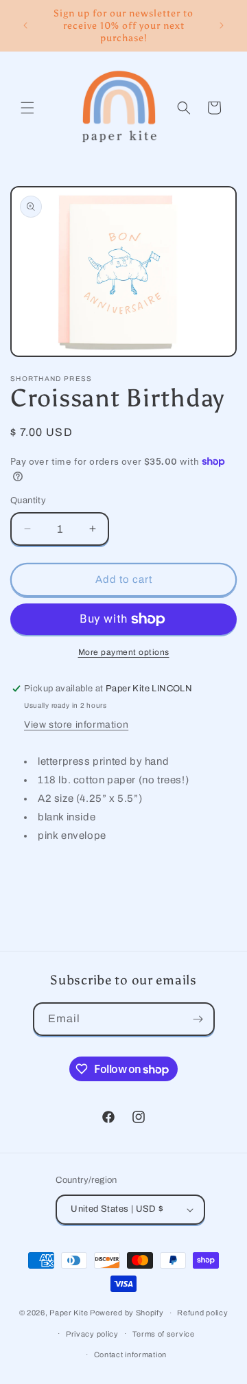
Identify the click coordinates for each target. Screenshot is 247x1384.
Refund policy (202, 1312)
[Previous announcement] (25, 25)
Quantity (28, 500)
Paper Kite (68, 1312)
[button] (27, 108)
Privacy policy (92, 1334)
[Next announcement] (222, 25)
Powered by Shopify (127, 1312)
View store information (76, 724)
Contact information (130, 1354)
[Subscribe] (198, 1019)
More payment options (123, 652)
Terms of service (163, 1334)
